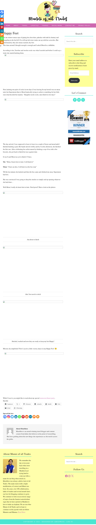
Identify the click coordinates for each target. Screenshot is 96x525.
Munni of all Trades (48, 11)
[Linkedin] (15, 416)
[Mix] (34, 416)
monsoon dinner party (47, 398)
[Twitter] (12, 416)
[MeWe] (30, 416)
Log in (70, 522)
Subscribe (74, 80)
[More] (37, 416)
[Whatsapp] (19, 416)
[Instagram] (8, 416)
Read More (21, 512)
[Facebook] (4, 416)
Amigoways (59, 522)
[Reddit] (26, 416)
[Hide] (1, 46)
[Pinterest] (23, 416)
